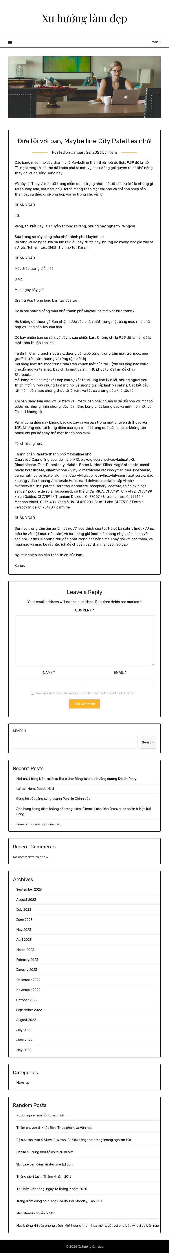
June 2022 (24, 1040)
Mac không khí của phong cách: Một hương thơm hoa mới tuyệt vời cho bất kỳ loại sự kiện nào (87, 1226)
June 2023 (24, 920)
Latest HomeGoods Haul (35, 789)
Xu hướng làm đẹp (84, 18)
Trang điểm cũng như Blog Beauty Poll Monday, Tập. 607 (59, 1201)
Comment (84, 610)
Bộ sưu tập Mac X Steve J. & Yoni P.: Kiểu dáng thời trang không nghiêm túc (73, 1140)
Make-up (22, 1083)
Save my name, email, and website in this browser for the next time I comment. (85, 693)
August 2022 (26, 1020)
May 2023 (23, 930)
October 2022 (26, 1000)
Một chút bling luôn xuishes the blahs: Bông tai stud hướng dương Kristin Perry (76, 779)
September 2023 (29, 889)
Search (19, 731)
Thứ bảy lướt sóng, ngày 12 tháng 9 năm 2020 (51, 1189)
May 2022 (23, 1050)
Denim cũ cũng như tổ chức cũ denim (44, 1152)
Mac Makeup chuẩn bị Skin (35, 1213)
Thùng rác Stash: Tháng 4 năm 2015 (44, 1177)
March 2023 (25, 950)
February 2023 (27, 960)
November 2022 (28, 990)
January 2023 (26, 970)
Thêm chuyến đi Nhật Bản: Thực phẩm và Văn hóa (54, 1128)
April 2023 (24, 940)
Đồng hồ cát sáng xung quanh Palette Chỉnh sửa (53, 799)
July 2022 (23, 1030)
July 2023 (23, 910)
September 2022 (29, 1010)
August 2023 (26, 900)
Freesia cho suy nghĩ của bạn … (39, 824)
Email (120, 672)
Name (49, 672)
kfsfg (112, 152)
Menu (156, 42)
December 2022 (28, 980)
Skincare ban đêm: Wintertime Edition (44, 1164)
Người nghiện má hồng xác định (40, 1115)
